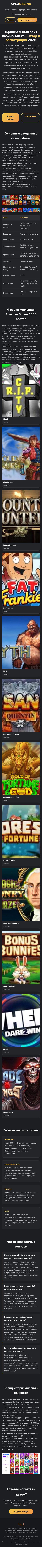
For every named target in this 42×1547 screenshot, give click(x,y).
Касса (14, 10)
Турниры (21, 10)
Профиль (10, 20)
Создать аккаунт (21, 1511)
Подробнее (30, 116)
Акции (28, 14)
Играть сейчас (10, 118)
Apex (21, 4)
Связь (7, 10)
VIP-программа (18, 14)
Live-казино (32, 10)
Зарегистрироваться (27, 20)
